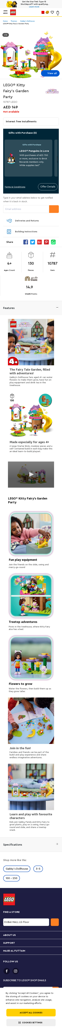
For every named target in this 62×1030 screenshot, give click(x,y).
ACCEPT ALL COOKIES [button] (31, 1013)
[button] (31, 1022)
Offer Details (47, 186)
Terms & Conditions (14, 187)
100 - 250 (11, 878)
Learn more (34, 7)
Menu (5, 13)
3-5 (38, 869)
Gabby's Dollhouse (17, 869)
